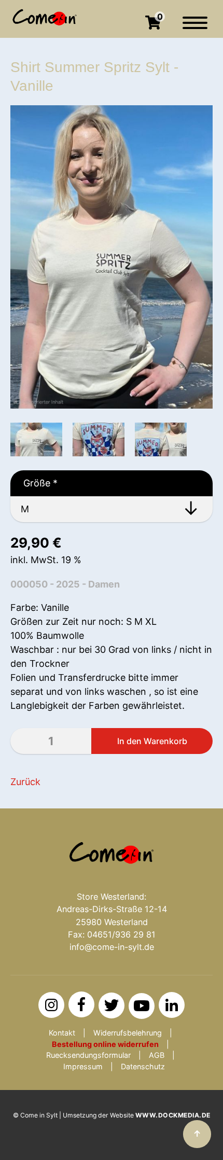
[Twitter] (111, 1005)
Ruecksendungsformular (88, 1055)
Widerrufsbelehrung (127, 1032)
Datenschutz (143, 1066)
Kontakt (62, 1032)
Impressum (83, 1066)
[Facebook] (81, 1004)
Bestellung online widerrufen (105, 1044)
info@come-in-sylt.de (111, 947)
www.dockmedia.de (173, 1115)
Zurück (25, 781)
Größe (34, 483)
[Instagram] (51, 1005)
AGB (156, 1055)
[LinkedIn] (172, 1005)
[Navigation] (195, 28)
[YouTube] (142, 1006)
